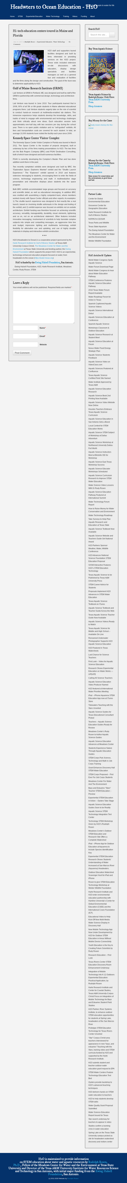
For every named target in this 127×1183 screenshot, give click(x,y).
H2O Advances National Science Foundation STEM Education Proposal (99, 558)
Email (42, 336)
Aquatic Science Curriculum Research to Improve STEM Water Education (100, 478)
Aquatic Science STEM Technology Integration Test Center (100, 814)
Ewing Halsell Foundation (47, 262)
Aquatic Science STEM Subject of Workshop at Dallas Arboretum (101, 435)
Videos (74, 16)
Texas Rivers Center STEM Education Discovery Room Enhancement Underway (99, 965)
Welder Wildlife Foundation (99, 241)
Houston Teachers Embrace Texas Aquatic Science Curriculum (100, 412)
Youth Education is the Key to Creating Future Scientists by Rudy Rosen (100, 948)
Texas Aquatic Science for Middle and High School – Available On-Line (99, 631)
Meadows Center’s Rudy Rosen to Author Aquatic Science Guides (98, 734)
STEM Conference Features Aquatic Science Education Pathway (100, 283)
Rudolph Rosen (30, 42)
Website (43, 345)
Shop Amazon (95, 106)
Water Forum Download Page (100, 267)
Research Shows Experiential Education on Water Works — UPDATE (100, 671)
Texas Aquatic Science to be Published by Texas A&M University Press (100, 578)
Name (43, 328)
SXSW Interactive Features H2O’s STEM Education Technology (99, 568)
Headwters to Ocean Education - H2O (54, 6)
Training (66, 16)
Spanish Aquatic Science (98, 324)
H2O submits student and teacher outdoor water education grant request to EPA (101, 1066)
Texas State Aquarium (97, 226)
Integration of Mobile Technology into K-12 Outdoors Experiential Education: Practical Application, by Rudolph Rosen (101, 977)
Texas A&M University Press (99, 101)
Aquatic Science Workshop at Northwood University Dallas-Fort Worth (100, 445)
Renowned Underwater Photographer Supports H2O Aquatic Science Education (100, 641)
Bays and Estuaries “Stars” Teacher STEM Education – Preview (99, 791)
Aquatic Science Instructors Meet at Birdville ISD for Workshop (99, 455)
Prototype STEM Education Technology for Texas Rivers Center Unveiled (100, 1031)
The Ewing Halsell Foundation (101, 230)
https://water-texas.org (44, 258)
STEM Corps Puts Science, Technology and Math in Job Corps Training (100, 761)
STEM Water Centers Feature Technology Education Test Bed (100, 1075)
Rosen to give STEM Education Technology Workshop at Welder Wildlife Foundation (101, 885)
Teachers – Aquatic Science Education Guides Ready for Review (100, 725)
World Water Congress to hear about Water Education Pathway (101, 273)
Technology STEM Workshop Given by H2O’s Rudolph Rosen (100, 824)
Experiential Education (34, 16)
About (92, 16)
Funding (84, 16)
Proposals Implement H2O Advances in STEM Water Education (99, 594)
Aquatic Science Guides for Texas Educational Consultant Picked (101, 715)
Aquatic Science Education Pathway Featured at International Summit (99, 495)
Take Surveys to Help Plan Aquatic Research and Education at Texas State (99, 522)
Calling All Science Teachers (100, 678)
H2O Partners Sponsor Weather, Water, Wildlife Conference (98, 548)
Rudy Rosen (24, 270)
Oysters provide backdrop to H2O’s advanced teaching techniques (100, 1085)
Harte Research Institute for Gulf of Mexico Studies (34, 243)
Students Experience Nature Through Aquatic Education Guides (100, 751)
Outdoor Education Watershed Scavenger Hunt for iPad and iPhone (101, 875)
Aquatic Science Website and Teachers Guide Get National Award (100, 539)
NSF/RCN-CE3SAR (96, 219)
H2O (39, 267)
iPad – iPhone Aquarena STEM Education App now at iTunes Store (101, 698)
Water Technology (53, 16)
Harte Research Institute (52, 267)
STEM (20, 16)
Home (12, 16)
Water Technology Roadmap (100, 515)
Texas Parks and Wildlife (98, 223)
